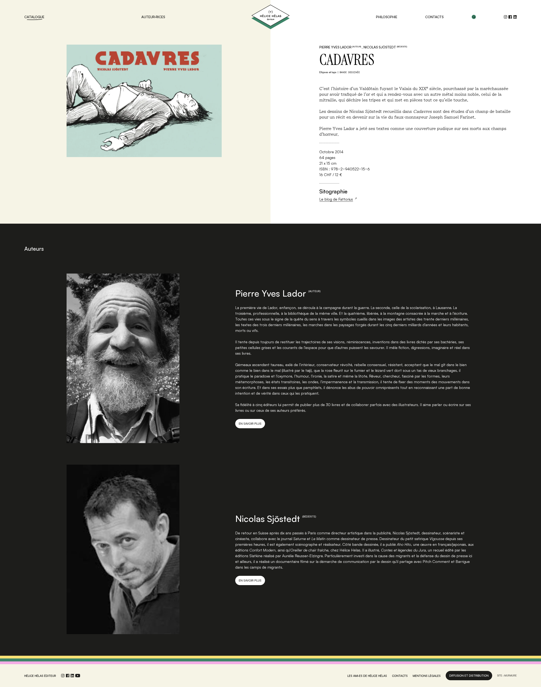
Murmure (510, 675)
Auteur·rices (153, 17)
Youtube (77, 675)
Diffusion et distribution (469, 675)
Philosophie (386, 17)
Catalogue (34, 17)
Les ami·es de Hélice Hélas (367, 675)
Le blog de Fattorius (336, 199)
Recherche (474, 17)
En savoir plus (250, 423)
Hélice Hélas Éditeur (270, 17)
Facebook (510, 17)
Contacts (434, 17)
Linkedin (515, 17)
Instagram (505, 17)
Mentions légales (427, 675)
